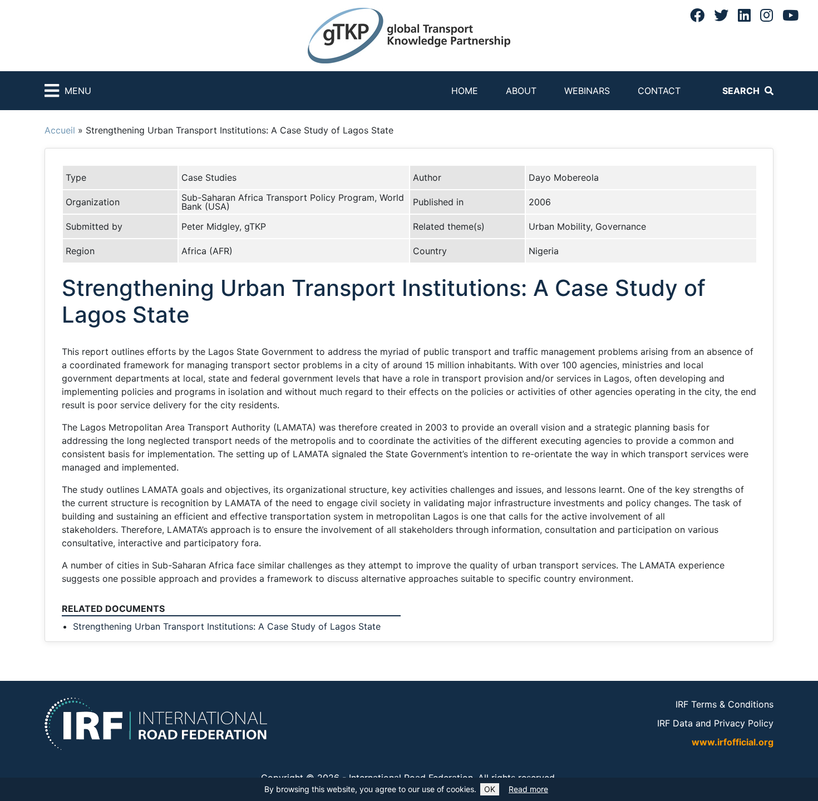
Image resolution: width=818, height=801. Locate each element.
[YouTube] (790, 15)
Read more (528, 789)
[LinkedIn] (744, 15)
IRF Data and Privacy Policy (715, 723)
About (521, 90)
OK (489, 789)
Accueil (60, 130)
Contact (659, 90)
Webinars (587, 90)
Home (464, 90)
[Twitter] (721, 15)
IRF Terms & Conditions (724, 704)
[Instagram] (766, 15)
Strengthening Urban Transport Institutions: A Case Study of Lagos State (227, 626)
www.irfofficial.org (732, 742)
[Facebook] (697, 15)
